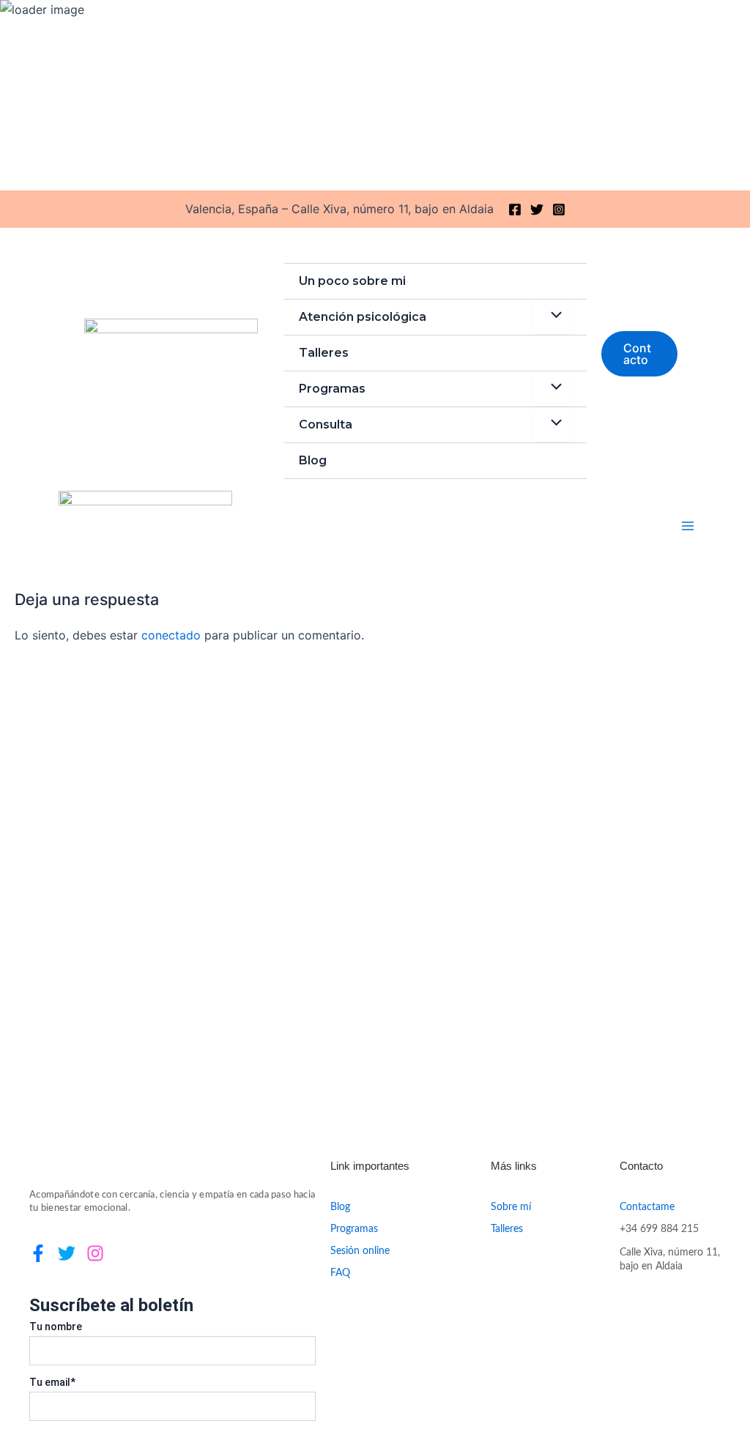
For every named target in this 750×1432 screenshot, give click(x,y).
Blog (313, 460)
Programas (332, 389)
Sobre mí (511, 1207)
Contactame (647, 1207)
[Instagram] (558, 209)
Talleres (324, 353)
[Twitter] (536, 209)
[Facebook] (514, 209)
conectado (171, 635)
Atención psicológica (362, 317)
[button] (639, 353)
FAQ (340, 1273)
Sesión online (360, 1251)
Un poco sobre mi (352, 281)
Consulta (325, 424)
